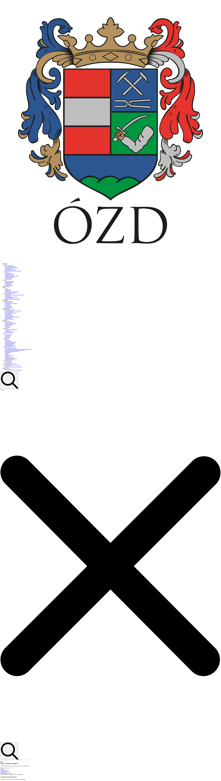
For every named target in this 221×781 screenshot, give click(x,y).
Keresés (1, 767)
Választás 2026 (6, 367)
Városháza (5, 320)
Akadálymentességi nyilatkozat (6, 773)
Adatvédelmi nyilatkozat (4, 771)
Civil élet (4, 263)
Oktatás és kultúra (6, 286)
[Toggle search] (9, 380)
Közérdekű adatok (3, 772)
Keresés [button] (2, 769)
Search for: (2, 389)
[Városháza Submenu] (7, 320)
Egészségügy (5, 300)
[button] (110, 566)
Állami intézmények (6, 308)
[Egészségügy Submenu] (8, 300)
